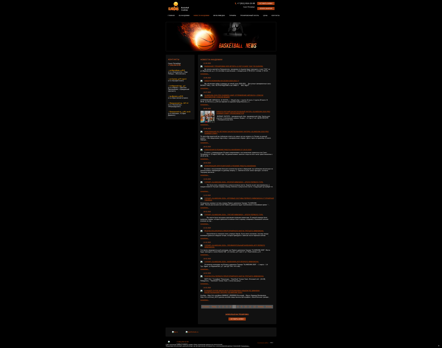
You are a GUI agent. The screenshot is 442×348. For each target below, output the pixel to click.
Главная (171, 15)
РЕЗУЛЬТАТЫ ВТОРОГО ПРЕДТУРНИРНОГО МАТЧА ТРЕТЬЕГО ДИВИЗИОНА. (234, 231)
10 (245, 307)
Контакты (275, 15)
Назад (214, 307)
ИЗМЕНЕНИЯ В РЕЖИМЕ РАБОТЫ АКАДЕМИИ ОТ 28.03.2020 (228, 150)
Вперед (260, 307)
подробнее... (204, 74)
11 (250, 307)
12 (254, 307)
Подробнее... (245, 346)
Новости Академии (201, 15)
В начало (206, 307)
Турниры (232, 15)
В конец (269, 307)
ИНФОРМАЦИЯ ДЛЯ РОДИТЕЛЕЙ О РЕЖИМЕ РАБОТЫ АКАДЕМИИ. (230, 166)
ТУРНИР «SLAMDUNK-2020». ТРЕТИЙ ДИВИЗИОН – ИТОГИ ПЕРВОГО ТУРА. (233, 215)
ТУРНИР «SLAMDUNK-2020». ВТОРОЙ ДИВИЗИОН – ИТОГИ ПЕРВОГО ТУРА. (233, 182)
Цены (265, 15)
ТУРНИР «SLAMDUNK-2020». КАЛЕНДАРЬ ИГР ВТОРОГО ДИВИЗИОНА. (231, 262)
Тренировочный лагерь (249, 15)
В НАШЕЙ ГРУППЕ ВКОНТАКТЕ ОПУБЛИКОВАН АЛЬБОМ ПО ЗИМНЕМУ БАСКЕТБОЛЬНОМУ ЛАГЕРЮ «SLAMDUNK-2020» (232, 291)
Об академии (184, 15)
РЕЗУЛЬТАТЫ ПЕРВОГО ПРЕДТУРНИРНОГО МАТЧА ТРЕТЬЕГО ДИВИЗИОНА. (234, 276)
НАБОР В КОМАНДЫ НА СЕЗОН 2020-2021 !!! (221, 81)
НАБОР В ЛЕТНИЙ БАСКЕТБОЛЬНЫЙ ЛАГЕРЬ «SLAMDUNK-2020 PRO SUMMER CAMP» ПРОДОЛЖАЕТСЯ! (243, 112)
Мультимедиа (219, 15)
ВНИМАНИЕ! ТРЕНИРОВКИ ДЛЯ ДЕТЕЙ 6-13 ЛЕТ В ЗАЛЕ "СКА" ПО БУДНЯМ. (233, 66)
